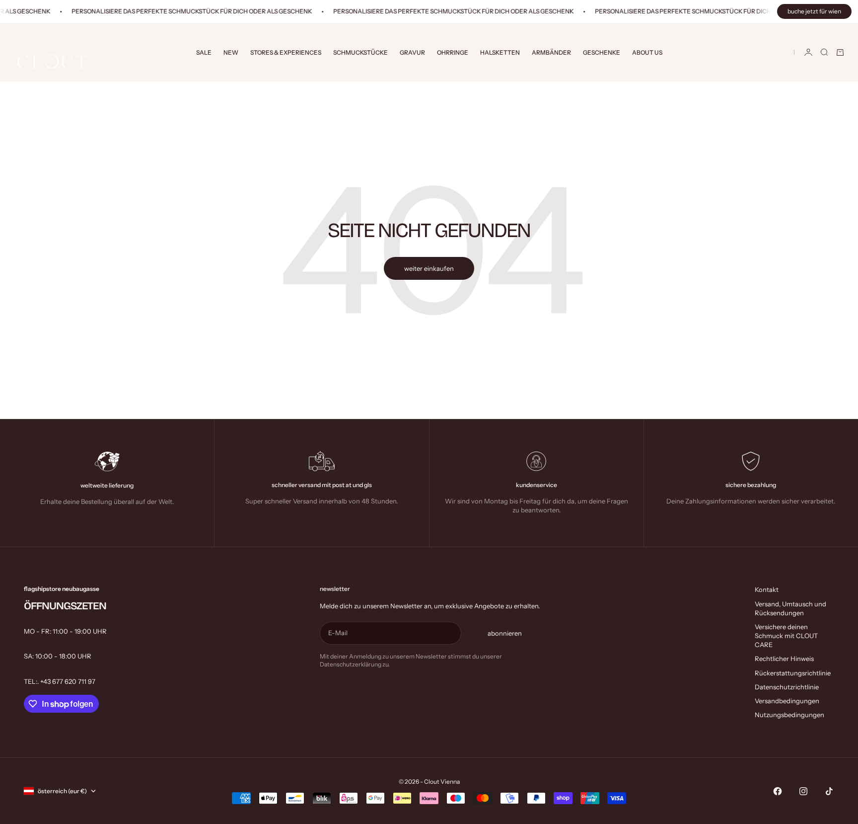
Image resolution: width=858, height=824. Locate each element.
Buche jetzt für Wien (814, 11)
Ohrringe (452, 52)
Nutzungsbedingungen (789, 715)
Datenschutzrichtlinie (787, 687)
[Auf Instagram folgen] (803, 791)
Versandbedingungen (787, 701)
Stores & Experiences (285, 52)
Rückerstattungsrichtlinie (793, 673)
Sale (204, 52)
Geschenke (601, 52)
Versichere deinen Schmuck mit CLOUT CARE (786, 636)
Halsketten (500, 52)
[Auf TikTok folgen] (829, 791)
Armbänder (551, 52)
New (230, 52)
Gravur (412, 52)
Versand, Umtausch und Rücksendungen (790, 608)
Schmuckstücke (360, 52)
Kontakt (767, 589)
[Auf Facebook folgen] (778, 791)
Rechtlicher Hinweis (784, 658)
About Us (647, 52)
